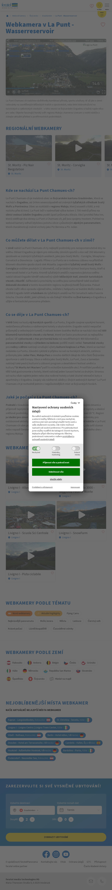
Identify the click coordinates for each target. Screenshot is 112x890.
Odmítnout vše (56, 471)
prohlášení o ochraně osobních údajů (53, 438)
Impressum (75, 487)
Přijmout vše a (56, 462)
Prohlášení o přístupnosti (42, 487)
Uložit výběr (56, 479)
